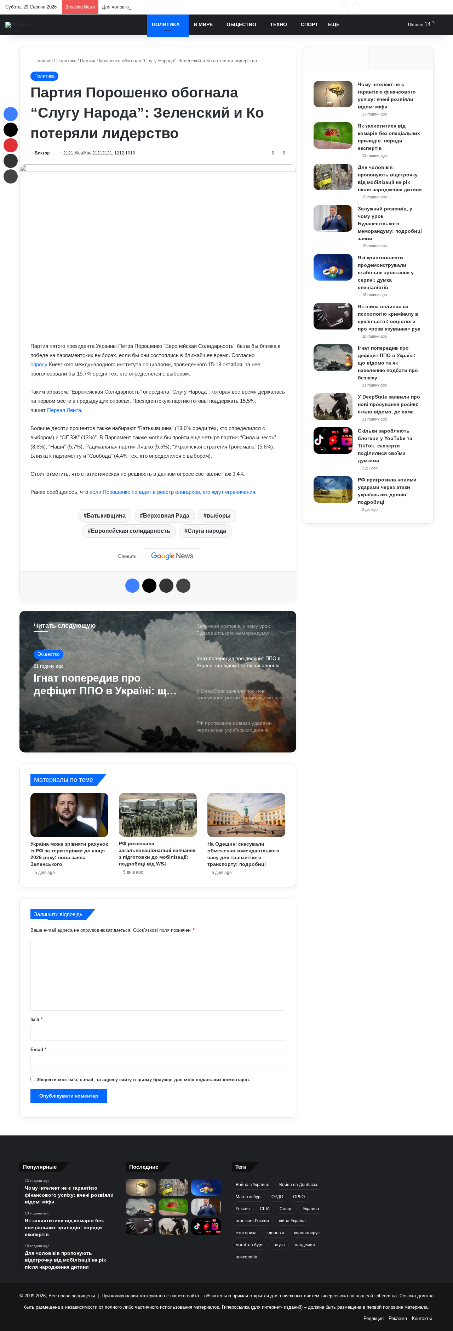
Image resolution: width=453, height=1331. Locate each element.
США (265, 1208)
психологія (246, 1256)
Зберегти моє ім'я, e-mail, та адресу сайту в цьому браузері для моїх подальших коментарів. (143, 1079)
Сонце (286, 1208)
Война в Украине (252, 1184)
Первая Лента (64, 410)
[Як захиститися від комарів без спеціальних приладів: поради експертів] (333, 135)
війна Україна (292, 1220)
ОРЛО (299, 1196)
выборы (219, 516)
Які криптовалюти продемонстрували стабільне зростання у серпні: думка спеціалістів (386, 272)
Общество (241, 24)
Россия (243, 1208)
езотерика (246, 1232)
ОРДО (277, 1196)
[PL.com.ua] (19, 25)
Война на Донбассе (299, 1184)
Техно (278, 24)
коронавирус (307, 1232)
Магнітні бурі (249, 1196)
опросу (39, 364)
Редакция (373, 1318)
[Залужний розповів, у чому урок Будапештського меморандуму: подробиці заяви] (333, 218)
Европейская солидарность (130, 531)
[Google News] (172, 556)
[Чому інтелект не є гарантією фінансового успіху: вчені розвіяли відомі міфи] (333, 94)
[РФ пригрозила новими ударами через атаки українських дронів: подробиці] (333, 489)
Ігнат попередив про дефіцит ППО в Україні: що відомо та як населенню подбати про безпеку (388, 362)
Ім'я (36, 1019)
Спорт (309, 24)
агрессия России (252, 1220)
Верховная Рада (166, 516)
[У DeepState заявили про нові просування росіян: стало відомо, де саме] (333, 406)
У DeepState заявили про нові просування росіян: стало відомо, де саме (99, 684)
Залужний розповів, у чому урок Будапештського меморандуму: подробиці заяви (390, 223)
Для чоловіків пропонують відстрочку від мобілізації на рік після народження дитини (193, 7)
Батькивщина (106, 516)
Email (38, 1049)
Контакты (422, 1318)
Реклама (398, 1318)
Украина (311, 1208)
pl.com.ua (387, 1295)
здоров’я (275, 1232)
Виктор (42, 153)
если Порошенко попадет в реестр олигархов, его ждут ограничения (172, 492)
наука (279, 1244)
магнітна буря (250, 1244)
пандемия (305, 1244)
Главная (43, 60)
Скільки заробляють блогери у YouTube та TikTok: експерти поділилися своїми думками (385, 445)
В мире (203, 24)
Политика (166, 24)
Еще (333, 24)
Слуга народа (207, 531)
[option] (157, 681)
